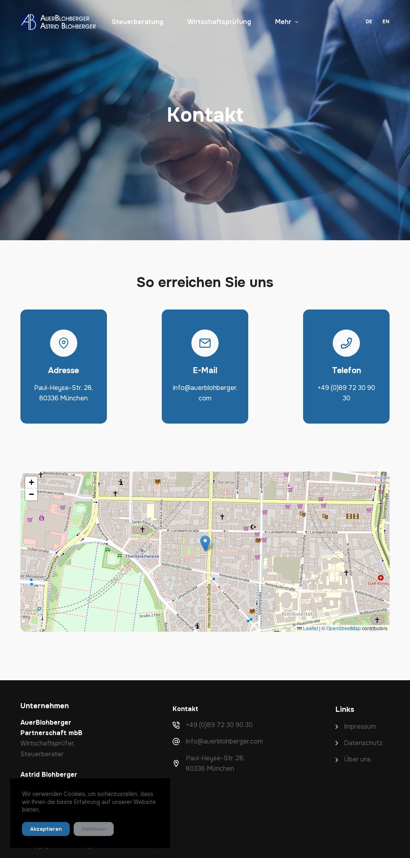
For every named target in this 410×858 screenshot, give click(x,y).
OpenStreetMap (343, 628)
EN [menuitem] (386, 21)
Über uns (357, 759)
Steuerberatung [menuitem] (137, 22)
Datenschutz (363, 743)
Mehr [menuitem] (283, 22)
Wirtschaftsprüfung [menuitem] (219, 22)
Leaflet (310, 628)
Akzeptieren (46, 829)
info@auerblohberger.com (224, 741)
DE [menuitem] (369, 21)
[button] (205, 543)
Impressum (360, 726)
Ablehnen (94, 829)
